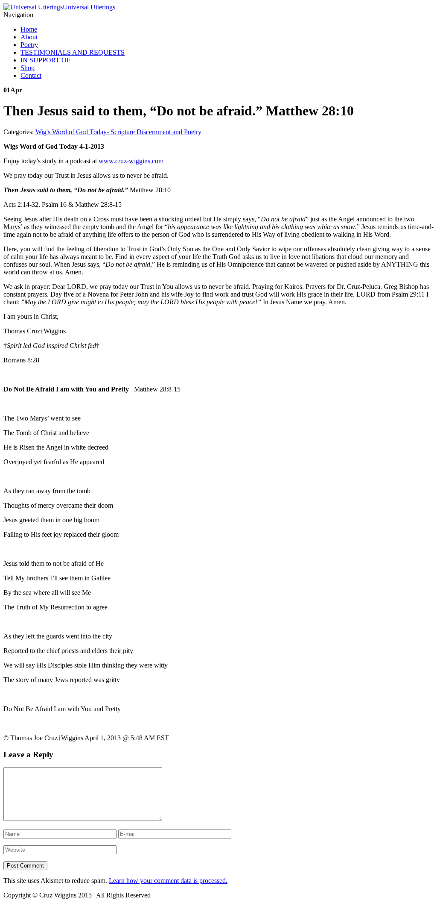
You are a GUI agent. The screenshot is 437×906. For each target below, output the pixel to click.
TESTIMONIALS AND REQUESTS (72, 52)
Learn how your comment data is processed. (168, 880)
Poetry (29, 44)
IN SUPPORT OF (45, 60)
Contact (30, 75)
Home (28, 29)
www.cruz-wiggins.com (131, 161)
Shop (27, 67)
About (29, 37)
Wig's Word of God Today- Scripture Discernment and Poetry (118, 131)
